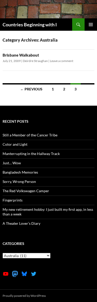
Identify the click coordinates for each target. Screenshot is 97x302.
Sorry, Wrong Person (19, 181)
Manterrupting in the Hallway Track (31, 153)
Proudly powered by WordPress (24, 296)
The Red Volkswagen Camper (26, 191)
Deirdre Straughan (35, 61)
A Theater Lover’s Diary (21, 223)
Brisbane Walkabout (21, 55)
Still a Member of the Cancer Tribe (30, 135)
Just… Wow (12, 163)
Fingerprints (13, 200)
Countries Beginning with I (30, 24)
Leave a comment (61, 61)
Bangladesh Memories (20, 172)
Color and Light (15, 144)
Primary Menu (91, 24)
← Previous (31, 89)
